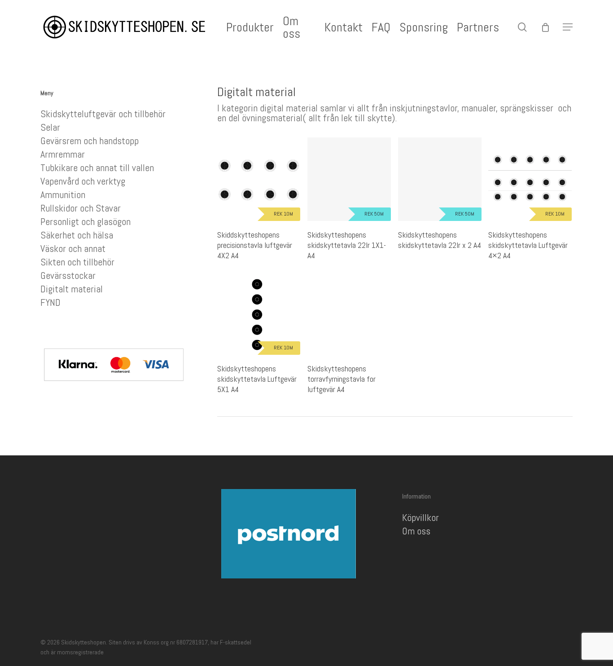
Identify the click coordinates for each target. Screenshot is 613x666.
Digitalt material (71, 289)
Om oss (416, 531)
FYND (50, 302)
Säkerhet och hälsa (76, 235)
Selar (50, 127)
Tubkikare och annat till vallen (97, 167)
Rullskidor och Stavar (80, 208)
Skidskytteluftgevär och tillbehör (103, 114)
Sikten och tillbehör (77, 262)
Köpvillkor (420, 517)
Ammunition (62, 194)
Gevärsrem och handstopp (89, 141)
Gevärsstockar (68, 275)
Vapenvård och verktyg (82, 181)
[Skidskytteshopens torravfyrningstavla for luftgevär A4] (349, 313)
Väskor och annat (72, 248)
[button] (568, 27)
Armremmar (62, 154)
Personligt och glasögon (85, 221)
